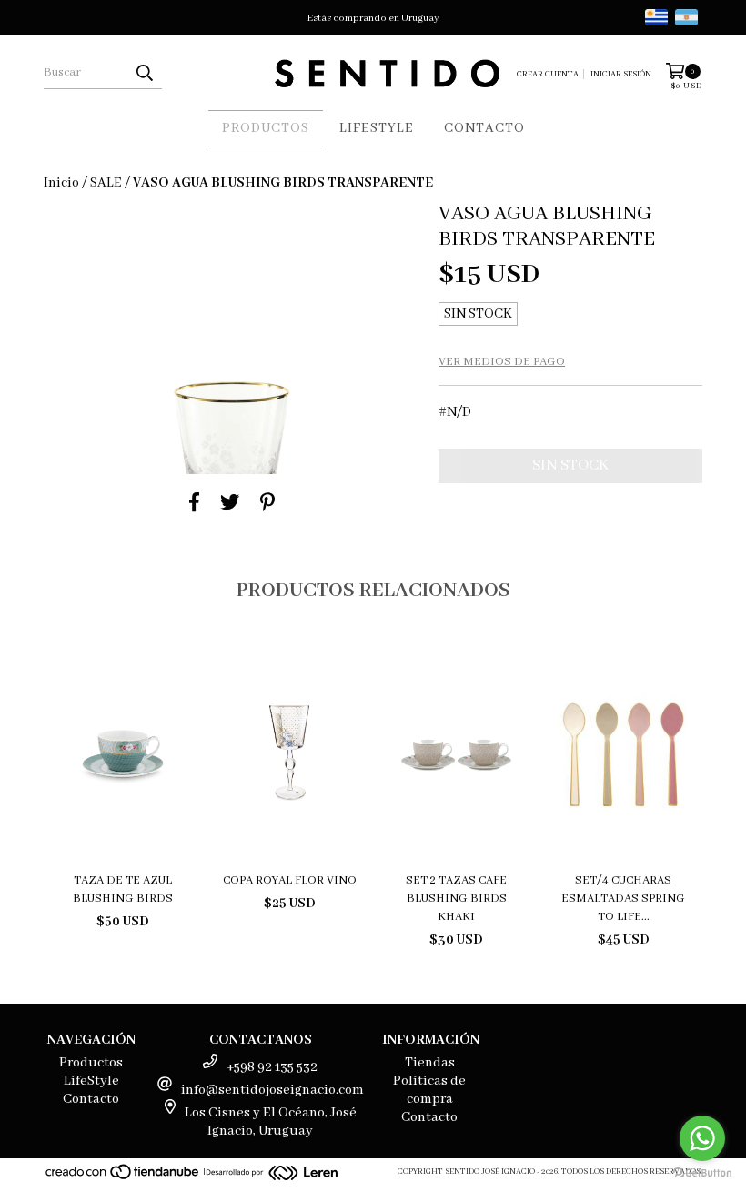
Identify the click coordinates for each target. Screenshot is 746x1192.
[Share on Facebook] (194, 502)
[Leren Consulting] (272, 1175)
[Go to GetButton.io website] (702, 1173)
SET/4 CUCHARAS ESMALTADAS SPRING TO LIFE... (623, 898)
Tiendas (430, 1063)
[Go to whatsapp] (702, 1138)
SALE (106, 183)
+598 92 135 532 (272, 1067)
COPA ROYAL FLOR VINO (290, 880)
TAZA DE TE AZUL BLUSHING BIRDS (123, 889)
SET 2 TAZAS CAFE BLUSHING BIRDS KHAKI (456, 898)
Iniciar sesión (620, 74)
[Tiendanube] (123, 1178)
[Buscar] (144, 72)
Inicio (61, 183)
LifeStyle (376, 128)
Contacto (484, 128)
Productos (265, 128)
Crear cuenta (548, 74)
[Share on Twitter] (229, 502)
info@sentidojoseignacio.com (272, 1090)
